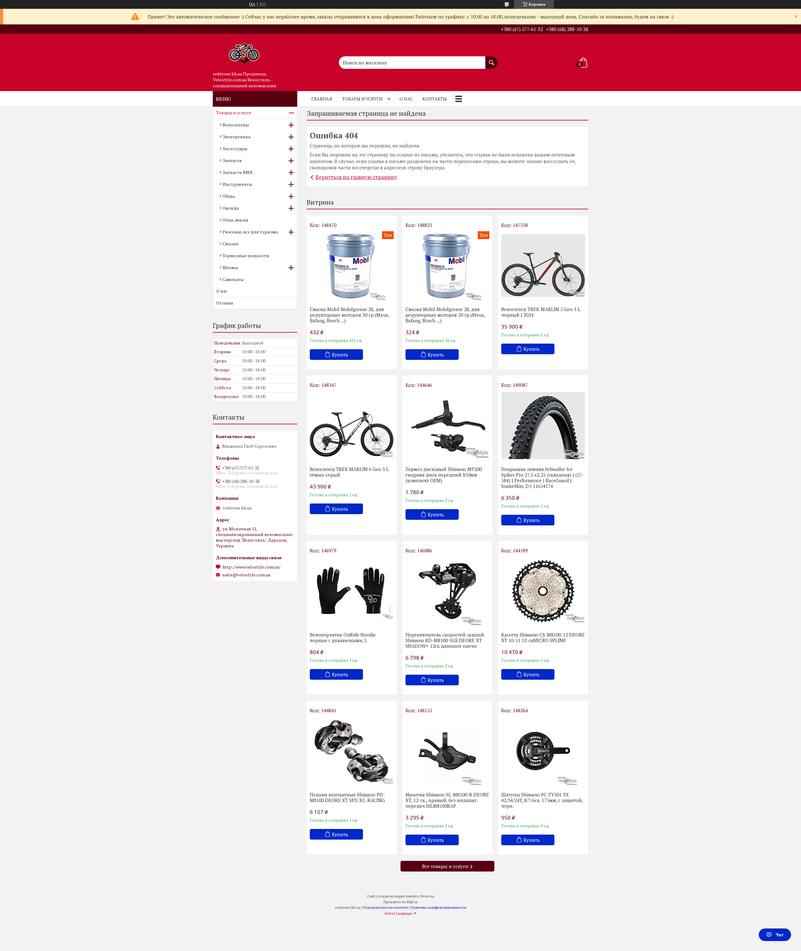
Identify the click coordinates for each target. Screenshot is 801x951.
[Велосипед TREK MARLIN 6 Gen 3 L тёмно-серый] (352, 425)
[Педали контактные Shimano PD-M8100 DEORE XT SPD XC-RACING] (352, 751)
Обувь (228, 196)
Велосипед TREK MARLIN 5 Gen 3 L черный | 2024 (540, 312)
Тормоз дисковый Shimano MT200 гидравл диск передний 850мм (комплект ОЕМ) (444, 474)
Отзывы (224, 303)
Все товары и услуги (445, 866)
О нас (406, 99)
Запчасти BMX (237, 172)
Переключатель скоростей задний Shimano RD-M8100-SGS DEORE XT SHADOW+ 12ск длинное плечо (445, 640)
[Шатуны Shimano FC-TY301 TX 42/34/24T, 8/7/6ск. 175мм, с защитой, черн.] (543, 751)
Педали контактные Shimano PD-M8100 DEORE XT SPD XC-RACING (347, 797)
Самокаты (233, 279)
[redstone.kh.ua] (244, 51)
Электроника (236, 137)
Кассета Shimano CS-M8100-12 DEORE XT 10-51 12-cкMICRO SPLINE (543, 637)
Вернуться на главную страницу (356, 177)
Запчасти (232, 160)
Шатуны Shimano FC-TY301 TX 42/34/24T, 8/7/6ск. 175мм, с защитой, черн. (542, 800)
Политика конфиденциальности (438, 907)
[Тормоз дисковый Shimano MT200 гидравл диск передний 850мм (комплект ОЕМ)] (447, 425)
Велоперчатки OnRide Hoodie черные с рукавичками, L (343, 637)
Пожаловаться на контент (385, 907)
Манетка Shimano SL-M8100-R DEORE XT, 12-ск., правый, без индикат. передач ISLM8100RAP (447, 800)
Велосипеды (235, 125)
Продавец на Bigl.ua (401, 901)
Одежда (230, 208)
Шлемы (230, 267)
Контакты (434, 99)
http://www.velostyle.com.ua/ (251, 567)
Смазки (230, 244)
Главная (321, 99)
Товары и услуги (362, 99)
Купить (340, 354)
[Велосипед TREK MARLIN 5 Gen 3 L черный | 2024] (543, 265)
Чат (779, 935)
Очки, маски (235, 220)
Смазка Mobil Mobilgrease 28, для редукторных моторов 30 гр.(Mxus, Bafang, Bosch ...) (349, 314)
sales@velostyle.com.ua (246, 575)
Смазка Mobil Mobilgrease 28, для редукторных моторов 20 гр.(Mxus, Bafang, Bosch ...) (445, 314)
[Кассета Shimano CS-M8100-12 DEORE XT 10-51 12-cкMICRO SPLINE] (543, 591)
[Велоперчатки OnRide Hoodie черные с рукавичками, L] (352, 591)
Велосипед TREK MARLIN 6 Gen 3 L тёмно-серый (349, 472)
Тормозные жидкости (245, 255)
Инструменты (237, 184)
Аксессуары (234, 148)
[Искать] (491, 59)
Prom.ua (427, 896)
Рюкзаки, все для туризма (250, 232)
